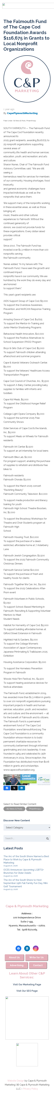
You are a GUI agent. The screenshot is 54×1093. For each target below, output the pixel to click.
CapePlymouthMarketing (22, 113)
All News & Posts (19, 121)
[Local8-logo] (27, 1054)
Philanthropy (31, 121)
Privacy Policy (30, 1088)
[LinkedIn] (27, 948)
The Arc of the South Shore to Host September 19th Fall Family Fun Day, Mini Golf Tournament (25, 883)
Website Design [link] (15, 1080)
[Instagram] (36, 948)
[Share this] (6, 788)
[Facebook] (18, 948)
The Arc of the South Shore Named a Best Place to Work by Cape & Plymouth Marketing (26, 859)
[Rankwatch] (27, 1018)
